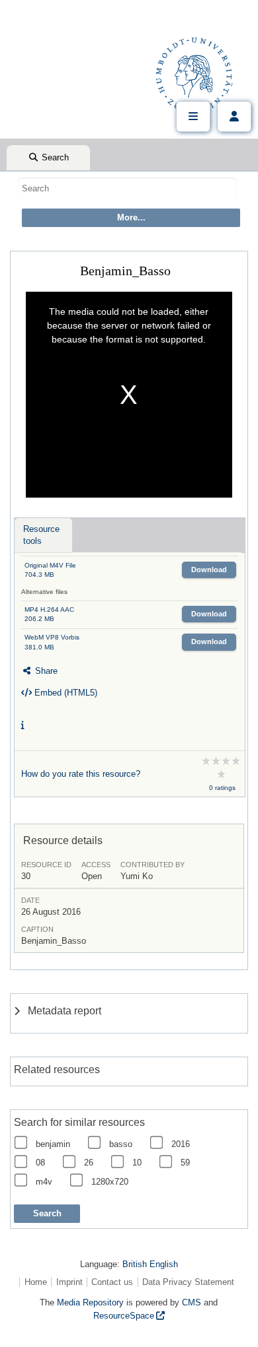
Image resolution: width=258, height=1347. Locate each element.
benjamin (53, 1144)
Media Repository (90, 1302)
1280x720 (109, 1182)
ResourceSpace (123, 1316)
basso (120, 1144)
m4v (44, 1182)
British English (150, 1264)
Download (209, 570)
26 (88, 1162)
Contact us (112, 1282)
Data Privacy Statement (188, 1282)
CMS (191, 1302)
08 (40, 1162)
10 (137, 1162)
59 (185, 1162)
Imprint (69, 1282)
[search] (127, 188)
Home (35, 1282)
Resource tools (41, 535)
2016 (180, 1144)
